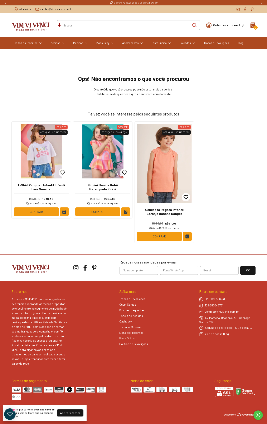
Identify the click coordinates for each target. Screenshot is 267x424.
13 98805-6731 (214, 305)
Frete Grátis (127, 338)
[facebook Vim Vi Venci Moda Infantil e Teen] (245, 9)
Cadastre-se (220, 25)
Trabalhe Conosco (130, 327)
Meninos (78, 43)
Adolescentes (130, 43)
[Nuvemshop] (240, 415)
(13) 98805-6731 (215, 299)
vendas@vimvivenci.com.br (56, 9)
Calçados (185, 43)
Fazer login (238, 25)
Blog (240, 43)
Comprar (36, 211)
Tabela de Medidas (131, 315)
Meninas (55, 43)
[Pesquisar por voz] (59, 26)
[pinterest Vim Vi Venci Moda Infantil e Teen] (252, 9)
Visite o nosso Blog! (217, 333)
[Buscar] (194, 25)
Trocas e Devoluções (216, 43)
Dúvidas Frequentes (131, 310)
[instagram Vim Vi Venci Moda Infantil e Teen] (238, 9)
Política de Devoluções (133, 344)
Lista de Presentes (131, 332)
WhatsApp (25, 9)
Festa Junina (159, 43)
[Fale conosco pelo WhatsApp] (258, 415)
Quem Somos (127, 304)
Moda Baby (102, 43)
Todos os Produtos (26, 43)
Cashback (125, 321)
